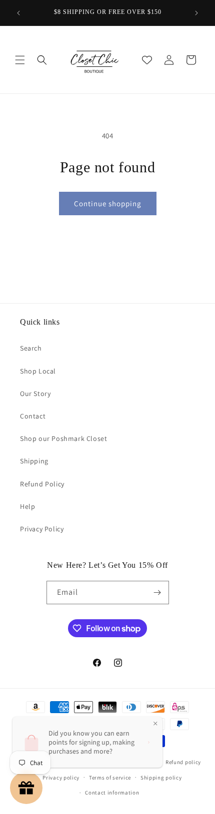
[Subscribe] (157, 592)
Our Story (35, 393)
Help (27, 506)
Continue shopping (108, 203)
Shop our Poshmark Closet (63, 438)
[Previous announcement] (19, 13)
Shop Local (38, 371)
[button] (20, 60)
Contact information (112, 792)
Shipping (34, 460)
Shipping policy (161, 777)
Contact (33, 415)
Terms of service (110, 777)
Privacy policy (61, 777)
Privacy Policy (42, 528)
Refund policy (183, 762)
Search (31, 348)
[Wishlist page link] (147, 60)
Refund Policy (42, 483)
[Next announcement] (197, 13)
